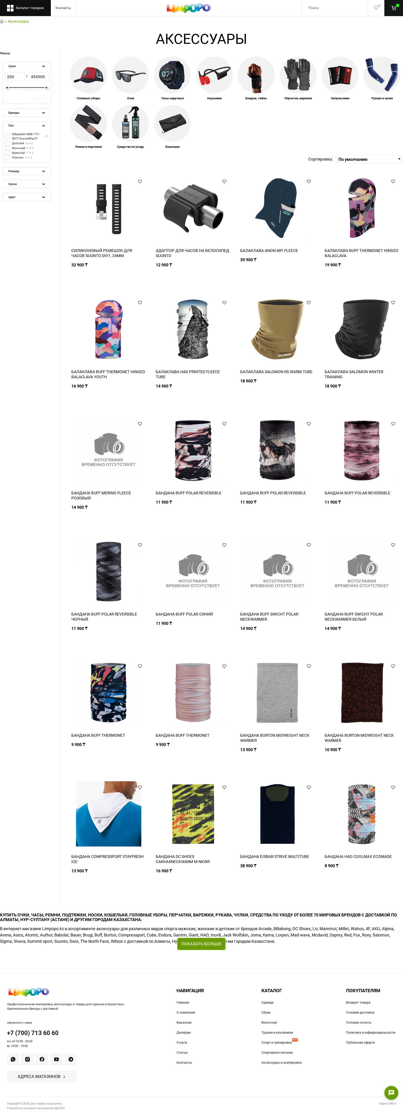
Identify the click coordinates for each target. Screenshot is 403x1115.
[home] (2, 21)
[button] (140, 181)
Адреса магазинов (39, 1076)
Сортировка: (320, 159)
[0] (373, 8)
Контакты (63, 8)
